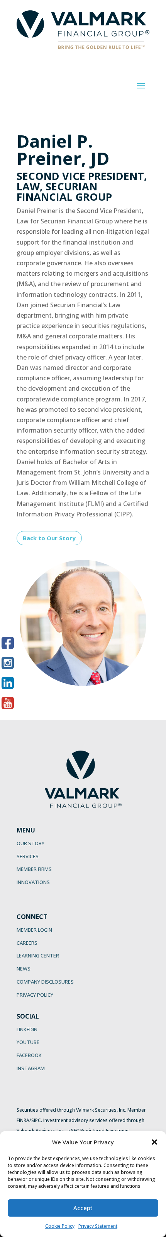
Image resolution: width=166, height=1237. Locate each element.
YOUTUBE (28, 1042)
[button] (154, 1142)
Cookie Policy (60, 1226)
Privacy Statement (97, 1226)
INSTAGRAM (31, 1068)
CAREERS (27, 942)
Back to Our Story (49, 538)
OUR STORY (30, 843)
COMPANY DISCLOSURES (45, 981)
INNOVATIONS (33, 882)
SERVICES (28, 856)
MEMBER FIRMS (34, 869)
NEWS (23, 968)
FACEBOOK (29, 1055)
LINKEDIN (27, 1029)
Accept (83, 1208)
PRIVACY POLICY (35, 994)
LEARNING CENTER (38, 955)
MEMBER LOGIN (34, 929)
